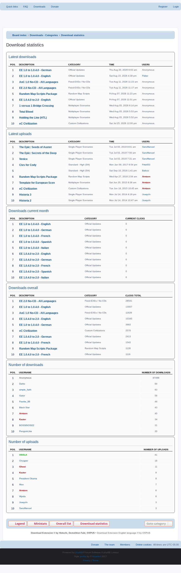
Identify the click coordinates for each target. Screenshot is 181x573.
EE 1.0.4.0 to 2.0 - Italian (34, 277)
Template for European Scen (37, 182)
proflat (83, 556)
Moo (21, 484)
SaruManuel (148, 147)
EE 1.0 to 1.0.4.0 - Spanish (35, 241)
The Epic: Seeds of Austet (35, 147)
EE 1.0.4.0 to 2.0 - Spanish (35, 271)
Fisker (145, 76)
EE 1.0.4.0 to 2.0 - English (35, 99)
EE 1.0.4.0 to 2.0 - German (35, 259)
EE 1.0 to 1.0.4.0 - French (34, 236)
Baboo (145, 170)
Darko (22, 384)
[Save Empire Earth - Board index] (20, 18)
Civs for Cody (27, 165)
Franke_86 (24, 401)
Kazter (22, 419)
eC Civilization (28, 123)
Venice (23, 159)
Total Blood (26, 111)
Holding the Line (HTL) (33, 117)
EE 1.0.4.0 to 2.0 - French (34, 265)
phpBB (78, 552)
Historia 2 (25, 200)
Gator (22, 395)
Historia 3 (25, 194)
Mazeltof (96, 556)
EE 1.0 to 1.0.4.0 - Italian (34, 247)
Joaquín (146, 194)
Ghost (22, 466)
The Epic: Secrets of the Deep (38, 153)
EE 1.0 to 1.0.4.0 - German (35, 70)
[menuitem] (23, 6)
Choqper (23, 460)
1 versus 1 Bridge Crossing (36, 105)
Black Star (24, 407)
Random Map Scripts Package (38, 93)
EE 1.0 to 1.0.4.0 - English (35, 76)
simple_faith (25, 389)
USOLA (23, 455)
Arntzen (146, 176)
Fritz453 (146, 164)
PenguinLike (25, 431)
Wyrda (22, 496)
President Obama (28, 478)
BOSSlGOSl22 (26, 425)
